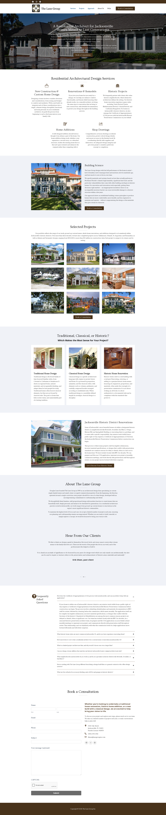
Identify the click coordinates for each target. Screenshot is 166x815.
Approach (91, 8)
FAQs (109, 8)
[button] (2, 35)
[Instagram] (36, 1)
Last (58, 712)
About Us (101, 8)
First (32, 712)
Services (73, 8)
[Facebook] (33, 1)
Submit (56, 793)
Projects (81, 8)
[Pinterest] (40, 1)
